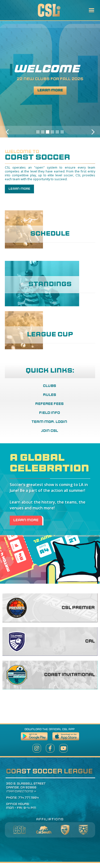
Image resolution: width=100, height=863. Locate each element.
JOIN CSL (49, 431)
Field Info (49, 413)
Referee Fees (49, 404)
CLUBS (49, 386)
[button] (91, 10)
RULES (49, 395)
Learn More (50, 90)
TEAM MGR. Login (49, 422)
